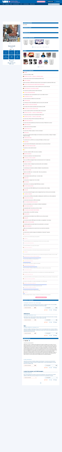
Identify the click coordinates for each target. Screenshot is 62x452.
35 (13, 49)
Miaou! (10, 49)
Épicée (11, 4)
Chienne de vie (27, 313)
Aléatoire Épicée (16, 4)
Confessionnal (26, 4)
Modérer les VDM (50, 1)
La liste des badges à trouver (41, 297)
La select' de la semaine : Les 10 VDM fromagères (33, 371)
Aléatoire (7, 4)
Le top (21, 4)
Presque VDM (32, 4)
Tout (3, 4)
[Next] (48, 47)
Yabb (25, 340)
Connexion (58, 1)
